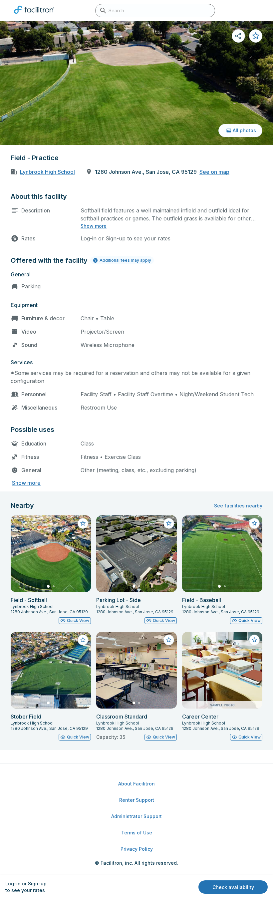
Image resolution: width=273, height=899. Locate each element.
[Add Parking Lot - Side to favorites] (168, 523)
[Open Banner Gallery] (136, 83)
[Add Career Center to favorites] (254, 640)
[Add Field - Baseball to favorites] (254, 523)
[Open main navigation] (257, 10)
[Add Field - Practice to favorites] (255, 36)
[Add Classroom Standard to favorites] (168, 640)
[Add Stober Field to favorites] (83, 640)
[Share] (238, 36)
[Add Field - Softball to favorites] (83, 523)
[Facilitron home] (34, 15)
